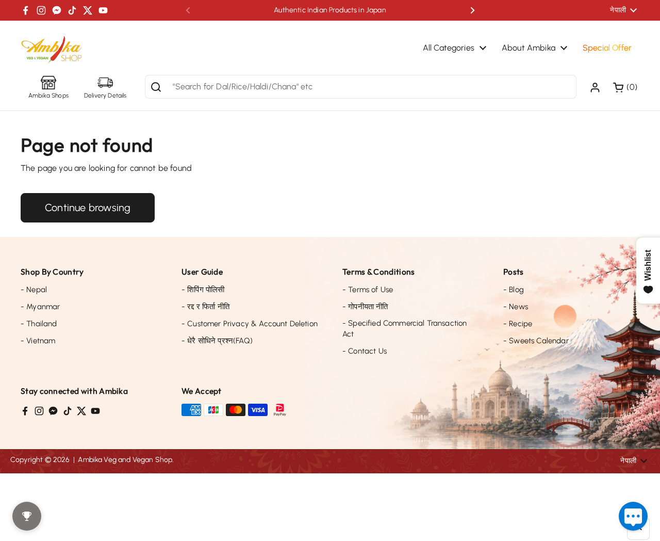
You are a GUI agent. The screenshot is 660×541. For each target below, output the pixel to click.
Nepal (34, 289)
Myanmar (40, 306)
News (515, 306)
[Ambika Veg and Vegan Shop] (51, 50)
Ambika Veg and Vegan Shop (125, 459)
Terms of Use (367, 289)
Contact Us (364, 351)
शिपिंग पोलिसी (203, 289)
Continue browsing (87, 207)
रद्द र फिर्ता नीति (205, 306)
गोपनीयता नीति (365, 306)
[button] (626, 87)
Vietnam (38, 340)
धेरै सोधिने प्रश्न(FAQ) (217, 340)
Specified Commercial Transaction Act (404, 329)
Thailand (39, 323)
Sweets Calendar (536, 340)
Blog (513, 289)
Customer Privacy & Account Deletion (250, 323)
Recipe (517, 323)
